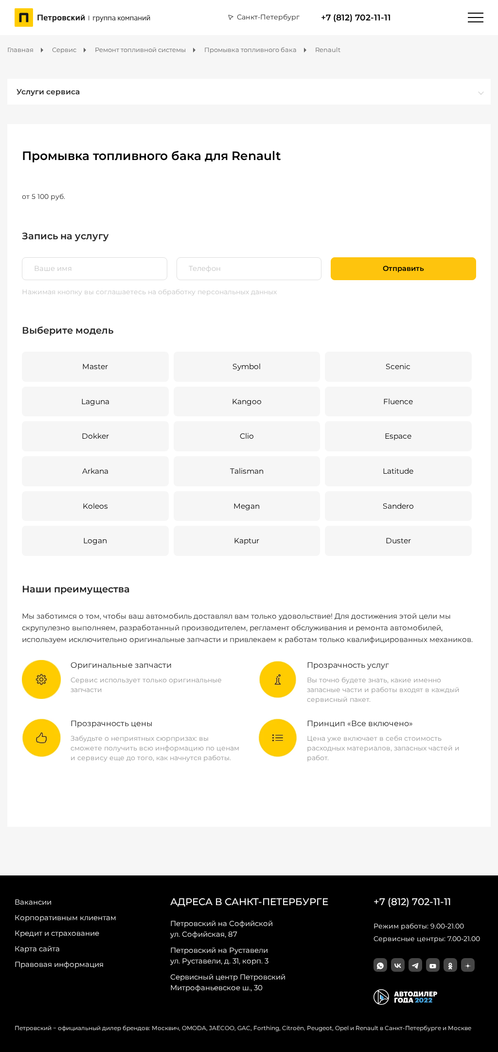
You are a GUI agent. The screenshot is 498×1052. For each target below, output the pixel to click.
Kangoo (247, 401)
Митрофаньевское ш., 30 (227, 982)
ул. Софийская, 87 (221, 929)
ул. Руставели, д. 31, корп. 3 (219, 955)
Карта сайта (37, 948)
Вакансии (33, 902)
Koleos (95, 506)
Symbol (246, 366)
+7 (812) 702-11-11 (356, 17)
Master (95, 366)
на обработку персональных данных (212, 291)
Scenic (398, 366)
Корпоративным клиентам (65, 917)
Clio (247, 436)
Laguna (95, 401)
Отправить (403, 268)
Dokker (95, 436)
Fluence (398, 401)
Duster (398, 540)
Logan (95, 540)
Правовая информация (59, 964)
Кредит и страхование (57, 933)
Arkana (95, 471)
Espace (398, 436)
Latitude (398, 471)
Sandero (398, 506)
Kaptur (246, 540)
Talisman (247, 471)
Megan (246, 506)
